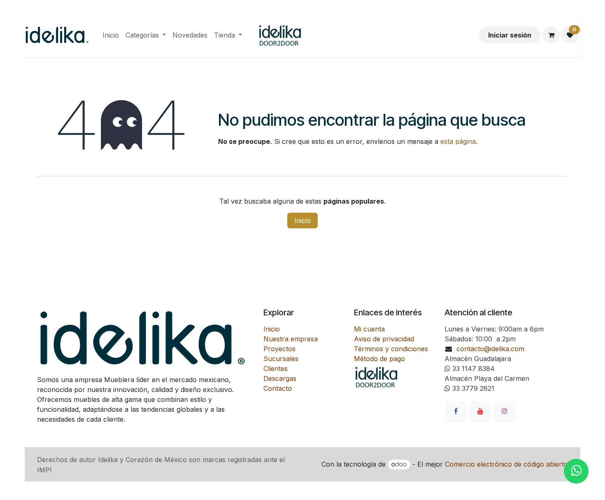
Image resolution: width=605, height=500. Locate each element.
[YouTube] (480, 411)
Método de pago (379, 358)
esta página (458, 141)
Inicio (302, 220)
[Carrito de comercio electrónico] (551, 35)
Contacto (277, 388)
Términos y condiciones (391, 349)
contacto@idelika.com (490, 349)
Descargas (279, 378)
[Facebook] (455, 411)
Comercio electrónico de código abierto (506, 464)
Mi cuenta (369, 329)
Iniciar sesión (509, 35)
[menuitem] (110, 35)
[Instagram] (504, 411)
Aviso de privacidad (384, 339)
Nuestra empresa (290, 339)
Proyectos (279, 349)
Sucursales (280, 358)
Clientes (275, 368)
